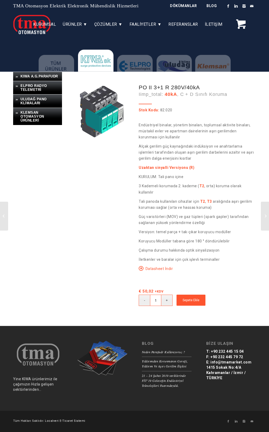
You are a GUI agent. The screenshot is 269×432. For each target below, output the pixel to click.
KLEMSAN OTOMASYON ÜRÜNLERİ (32, 116)
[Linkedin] (236, 6)
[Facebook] (228, 6)
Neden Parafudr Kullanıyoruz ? (163, 352)
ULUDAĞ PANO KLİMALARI (33, 101)
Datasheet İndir (159, 269)
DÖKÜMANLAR (183, 6)
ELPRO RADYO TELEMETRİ (33, 88)
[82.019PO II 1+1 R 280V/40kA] (265, 216)
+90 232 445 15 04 (227, 351)
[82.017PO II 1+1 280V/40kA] (4, 216)
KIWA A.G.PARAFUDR (39, 76)
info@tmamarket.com (231, 362)
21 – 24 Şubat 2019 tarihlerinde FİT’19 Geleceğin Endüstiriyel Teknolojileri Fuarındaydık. (164, 380)
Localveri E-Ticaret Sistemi (65, 421)
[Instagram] (244, 6)
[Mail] (252, 6)
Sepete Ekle (191, 300)
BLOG (211, 6)
